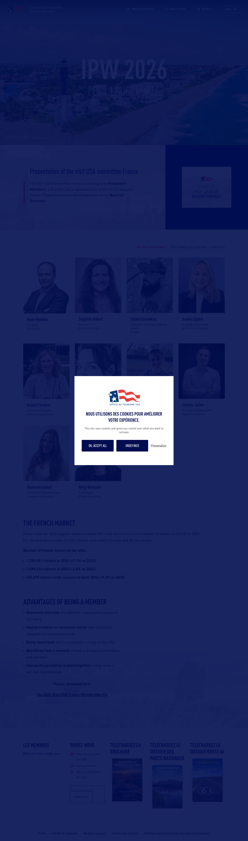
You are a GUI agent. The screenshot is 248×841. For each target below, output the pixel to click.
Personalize (158, 445)
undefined (132, 446)
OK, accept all (98, 446)
